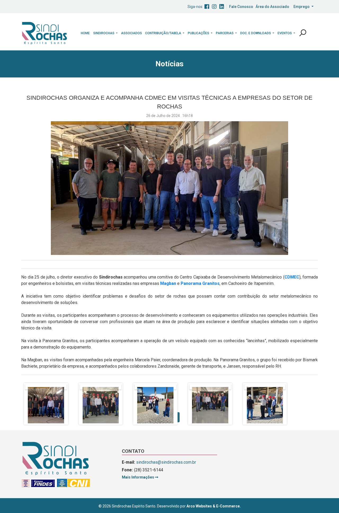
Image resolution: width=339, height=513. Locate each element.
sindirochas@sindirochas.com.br (166, 462)
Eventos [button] (285, 33)
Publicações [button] (199, 33)
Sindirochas (104, 33)
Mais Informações (138, 477)
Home (85, 33)
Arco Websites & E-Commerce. (213, 506)
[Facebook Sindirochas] (206, 6)
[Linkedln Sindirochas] (221, 6)
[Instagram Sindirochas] (214, 6)
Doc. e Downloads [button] (256, 33)
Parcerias (225, 33)
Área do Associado (272, 7)
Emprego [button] (301, 7)
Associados (131, 33)
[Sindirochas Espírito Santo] (44, 32)
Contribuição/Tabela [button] (163, 33)
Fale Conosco (241, 7)
